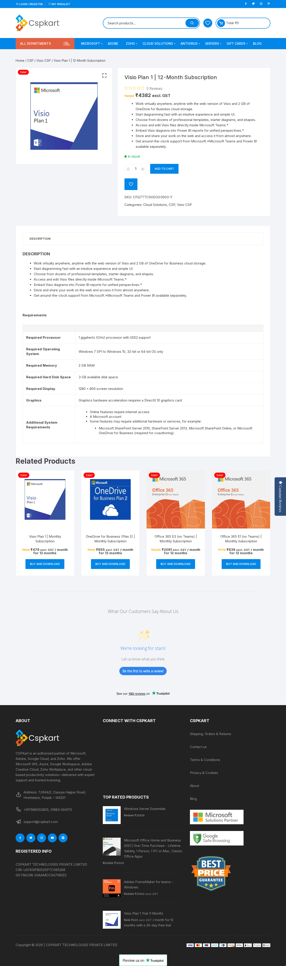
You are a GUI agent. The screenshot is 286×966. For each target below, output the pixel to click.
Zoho (130, 43)
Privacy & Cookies (204, 773)
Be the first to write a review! (143, 671)
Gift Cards (236, 43)
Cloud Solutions (158, 43)
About (194, 786)
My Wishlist (60, 4)
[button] (104, 75)
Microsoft (90, 43)
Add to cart (164, 168)
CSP (30, 60)
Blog (257, 43)
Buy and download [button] (45, 564)
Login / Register (30, 4)
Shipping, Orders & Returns (210, 734)
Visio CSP (43, 60)
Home (20, 60)
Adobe (113, 43)
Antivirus (189, 43)
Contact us (198, 747)
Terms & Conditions (205, 760)
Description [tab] (39, 238)
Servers (212, 43)
